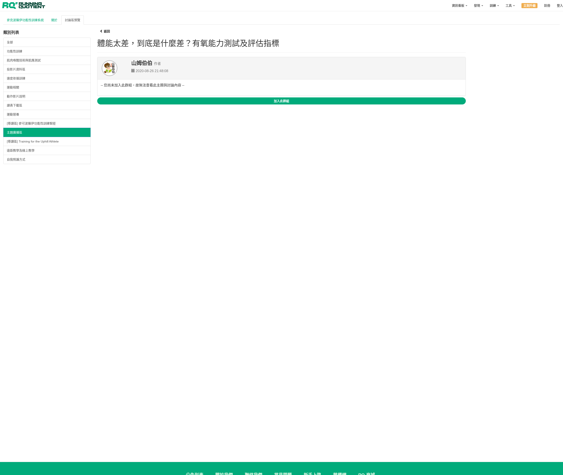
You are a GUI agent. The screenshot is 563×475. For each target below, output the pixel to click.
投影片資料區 (16, 69)
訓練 (493, 5)
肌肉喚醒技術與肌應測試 (24, 60)
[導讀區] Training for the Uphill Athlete (33, 141)
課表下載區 (14, 105)
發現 (477, 5)
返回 (106, 31)
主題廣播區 (14, 132)
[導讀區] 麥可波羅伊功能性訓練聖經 (31, 123)
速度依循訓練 (16, 78)
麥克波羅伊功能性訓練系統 (25, 20)
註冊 (547, 5)
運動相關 (13, 87)
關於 (54, 20)
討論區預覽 (72, 20)
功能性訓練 (14, 51)
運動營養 (13, 114)
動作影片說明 (16, 96)
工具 (509, 5)
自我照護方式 (16, 159)
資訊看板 (458, 5)
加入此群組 (281, 101)
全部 (10, 42)
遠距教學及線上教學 (21, 150)
